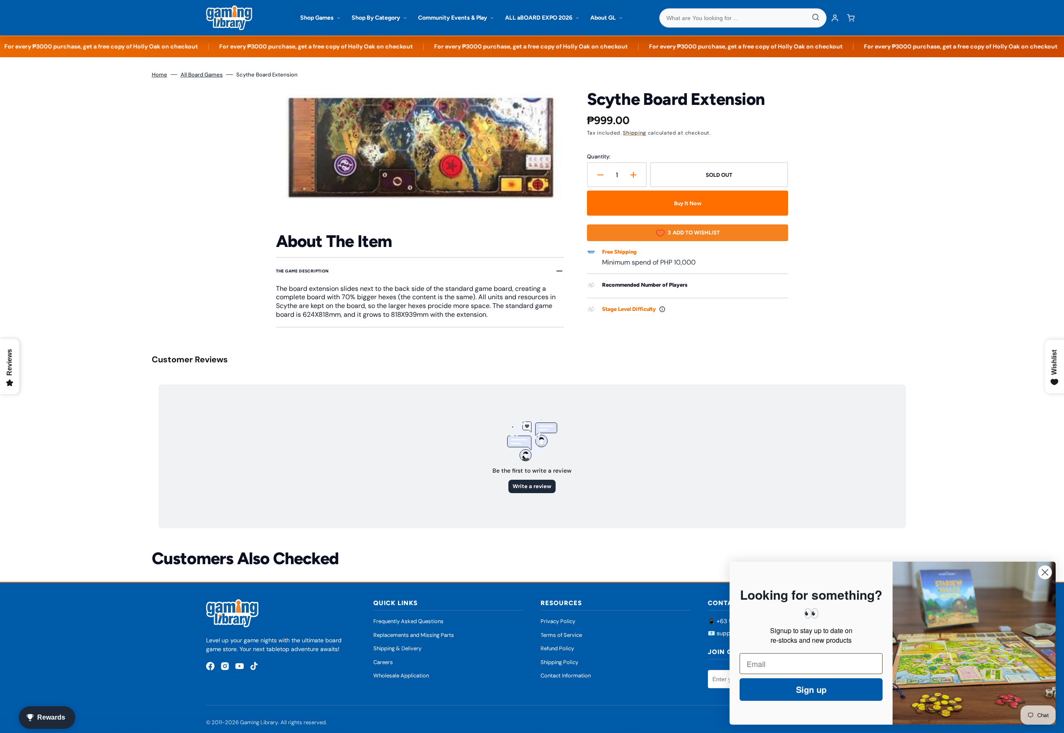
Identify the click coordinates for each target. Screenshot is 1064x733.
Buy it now (688, 203)
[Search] (816, 18)
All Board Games (202, 74)
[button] (850, 17)
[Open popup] (662, 309)
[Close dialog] (1045, 572)
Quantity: (598, 156)
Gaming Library (259, 722)
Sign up (811, 689)
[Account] (835, 18)
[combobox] (742, 17)
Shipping (634, 133)
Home (159, 74)
